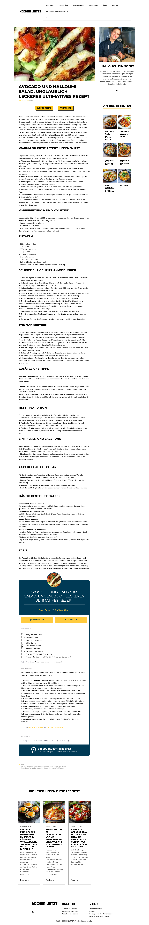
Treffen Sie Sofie (95, 909)
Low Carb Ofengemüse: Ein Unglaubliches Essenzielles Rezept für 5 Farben (43, 766)
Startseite (50, 5)
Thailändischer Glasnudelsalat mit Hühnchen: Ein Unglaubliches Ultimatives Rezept (54, 838)
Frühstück (63, 5)
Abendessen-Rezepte (70, 914)
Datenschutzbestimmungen (57, 11)
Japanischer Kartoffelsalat (109, 162)
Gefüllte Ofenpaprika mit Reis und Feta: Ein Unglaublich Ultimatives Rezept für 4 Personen (79, 838)
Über (105, 5)
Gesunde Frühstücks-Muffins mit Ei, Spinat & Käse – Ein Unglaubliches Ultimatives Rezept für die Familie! (28, 839)
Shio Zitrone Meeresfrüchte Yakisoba (109, 189)
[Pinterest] (33, 912)
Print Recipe (65, 108)
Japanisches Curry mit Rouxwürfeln (109, 135)
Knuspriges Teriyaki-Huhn (124, 134)
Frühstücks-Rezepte (69, 909)
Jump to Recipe (44, 108)
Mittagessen (78, 5)
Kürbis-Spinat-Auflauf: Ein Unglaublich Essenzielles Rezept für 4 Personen (43, 768)
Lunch (22, 764)
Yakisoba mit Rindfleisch (124, 162)
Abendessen (93, 5)
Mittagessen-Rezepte (70, 911)
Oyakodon (124, 186)
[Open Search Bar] (46, 17)
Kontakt (115, 5)
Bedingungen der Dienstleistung (101, 914)
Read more (24, 880)
